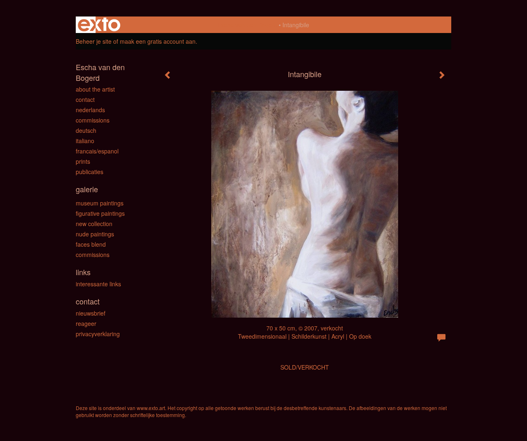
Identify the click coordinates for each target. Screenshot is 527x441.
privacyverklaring (98, 334)
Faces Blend (91, 244)
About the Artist (95, 89)
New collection (94, 223)
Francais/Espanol (97, 151)
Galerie (87, 189)
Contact (85, 99)
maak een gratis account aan (158, 41)
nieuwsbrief (90, 313)
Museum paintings (100, 203)
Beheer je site (94, 41)
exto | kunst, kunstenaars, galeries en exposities (99, 25)
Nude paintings (95, 234)
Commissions (93, 120)
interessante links (98, 284)
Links (83, 272)
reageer (86, 323)
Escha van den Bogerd (247, 25)
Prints (83, 161)
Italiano (85, 141)
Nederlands (90, 110)
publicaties (89, 171)
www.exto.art (151, 407)
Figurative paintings (100, 213)
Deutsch (86, 130)
